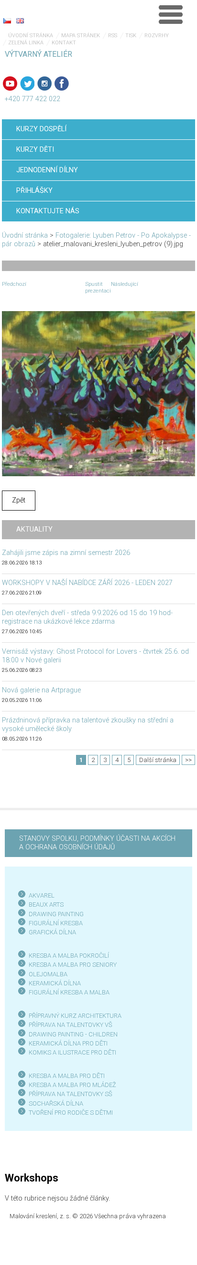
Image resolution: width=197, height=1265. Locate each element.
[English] (20, 20)
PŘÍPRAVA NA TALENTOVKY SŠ (70, 1094)
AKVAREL (42, 895)
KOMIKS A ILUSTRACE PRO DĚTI (72, 1052)
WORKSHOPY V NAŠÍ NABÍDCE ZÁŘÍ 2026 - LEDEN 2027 (87, 583)
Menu (170, 14)
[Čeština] (7, 20)
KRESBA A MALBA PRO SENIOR (71, 964)
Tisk (130, 35)
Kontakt (64, 43)
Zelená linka (26, 43)
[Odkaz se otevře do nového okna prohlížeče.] (98, 393)
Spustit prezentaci (98, 287)
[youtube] (10, 83)
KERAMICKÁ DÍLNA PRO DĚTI (68, 1043)
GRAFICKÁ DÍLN (50, 932)
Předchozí (14, 284)
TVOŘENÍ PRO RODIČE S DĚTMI (71, 1112)
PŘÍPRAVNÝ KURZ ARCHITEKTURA (75, 1015)
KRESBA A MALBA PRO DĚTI (67, 1075)
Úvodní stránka (30, 35)
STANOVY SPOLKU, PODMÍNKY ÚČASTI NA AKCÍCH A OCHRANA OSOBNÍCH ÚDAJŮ (97, 843)
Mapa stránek (80, 35)
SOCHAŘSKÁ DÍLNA (56, 1103)
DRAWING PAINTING (56, 914)
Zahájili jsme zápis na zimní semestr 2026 (66, 553)
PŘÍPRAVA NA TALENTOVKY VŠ (70, 1024)
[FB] (62, 83)
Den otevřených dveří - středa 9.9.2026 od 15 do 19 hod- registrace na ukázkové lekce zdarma (87, 617)
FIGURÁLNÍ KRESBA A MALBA (69, 992)
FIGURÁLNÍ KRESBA (56, 923)
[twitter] (27, 83)
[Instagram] (44, 83)
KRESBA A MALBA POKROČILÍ (69, 955)
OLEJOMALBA (48, 974)
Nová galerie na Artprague (41, 690)
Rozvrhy (156, 35)
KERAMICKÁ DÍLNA (55, 983)
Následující (124, 284)
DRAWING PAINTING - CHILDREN (73, 1034)
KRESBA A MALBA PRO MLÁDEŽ (72, 1084)
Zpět (18, 500)
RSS (112, 35)
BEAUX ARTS (46, 904)
